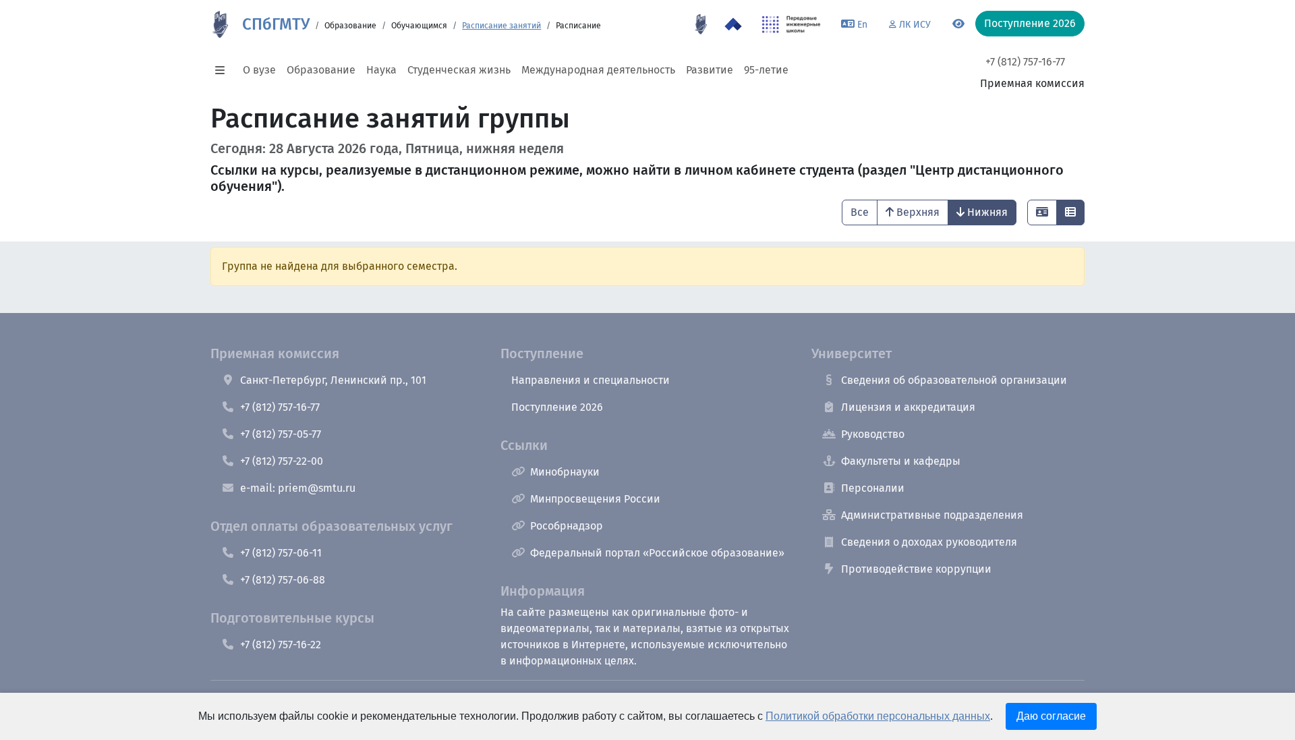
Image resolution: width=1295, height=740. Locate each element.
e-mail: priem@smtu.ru (297, 488)
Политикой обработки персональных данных (878, 716)
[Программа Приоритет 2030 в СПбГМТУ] (733, 24)
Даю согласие (1051, 716)
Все (860, 212)
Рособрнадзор (566, 525)
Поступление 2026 (557, 407)
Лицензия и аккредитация (908, 407)
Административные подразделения (932, 515)
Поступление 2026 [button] (1030, 23)
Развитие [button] (709, 69)
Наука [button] (381, 69)
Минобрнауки (565, 471)
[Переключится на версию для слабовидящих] (958, 24)
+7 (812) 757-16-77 (1025, 61)
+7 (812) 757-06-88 (282, 579)
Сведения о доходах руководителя (929, 542)
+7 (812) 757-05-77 (280, 434)
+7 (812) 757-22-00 (281, 461)
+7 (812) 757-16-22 (280, 644)
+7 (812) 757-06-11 (281, 552)
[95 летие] (700, 24)
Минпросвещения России (595, 498)
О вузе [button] (259, 69)
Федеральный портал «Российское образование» (657, 552)
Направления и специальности (590, 380)
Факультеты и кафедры (900, 461)
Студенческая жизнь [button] (459, 69)
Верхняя (918, 212)
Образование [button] (321, 69)
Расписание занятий (501, 25)
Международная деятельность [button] (598, 69)
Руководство (872, 434)
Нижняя (987, 212)
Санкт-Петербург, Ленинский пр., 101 (333, 380)
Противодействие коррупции (916, 569)
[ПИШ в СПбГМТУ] (791, 24)
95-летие (766, 69)
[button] (223, 70)
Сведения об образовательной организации (954, 380)
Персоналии (872, 488)
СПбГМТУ (276, 24)
